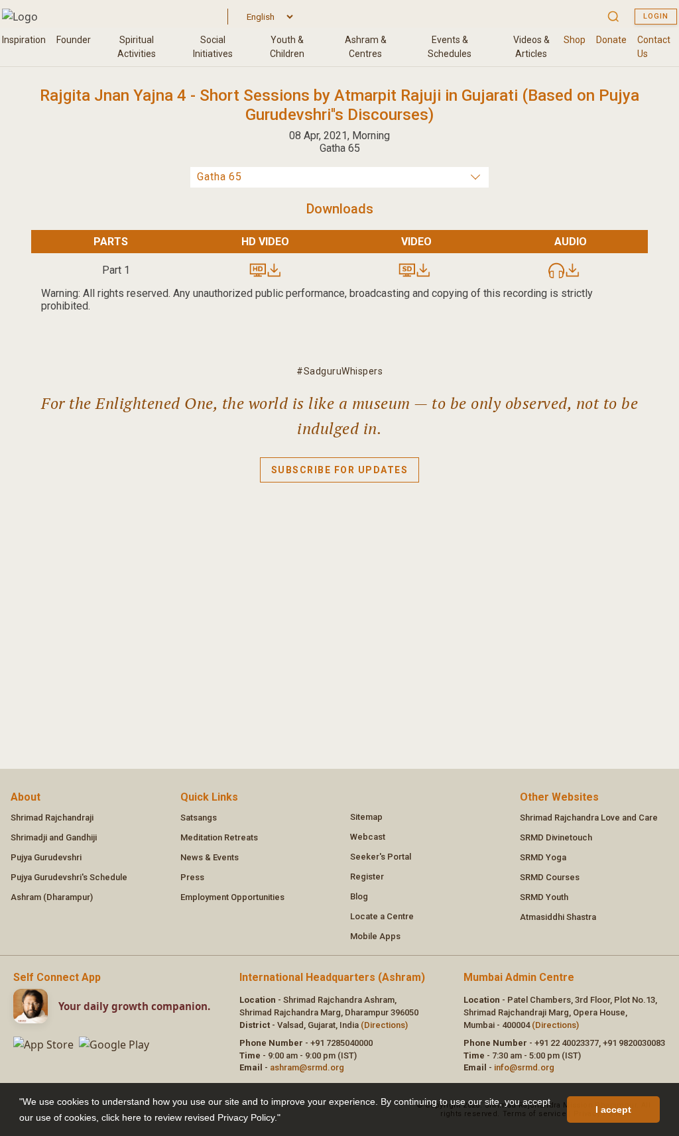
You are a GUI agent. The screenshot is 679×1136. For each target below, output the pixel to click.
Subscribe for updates (339, 470)
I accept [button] (613, 1109)
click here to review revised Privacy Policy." (190, 1117)
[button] (285, 1119)
